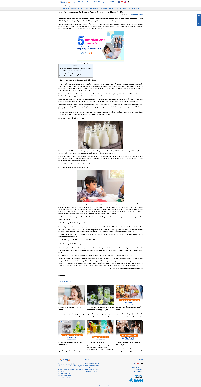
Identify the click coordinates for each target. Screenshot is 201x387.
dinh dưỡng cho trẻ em (77, 163)
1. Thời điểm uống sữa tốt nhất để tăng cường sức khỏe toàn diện (75, 68)
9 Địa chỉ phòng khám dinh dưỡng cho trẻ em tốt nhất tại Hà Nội (79, 240)
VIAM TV (125, 8)
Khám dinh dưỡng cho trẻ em (92, 363)
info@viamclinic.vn (97, 2)
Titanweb (110, 385)
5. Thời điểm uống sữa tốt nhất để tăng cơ (70, 75)
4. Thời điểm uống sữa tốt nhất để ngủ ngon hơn (71, 74)
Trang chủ (65, 8)
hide (78, 65)
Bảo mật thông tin (138, 371)
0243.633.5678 (67, 375)
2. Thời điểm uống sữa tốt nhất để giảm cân (70, 70)
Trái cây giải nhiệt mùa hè (95, 342)
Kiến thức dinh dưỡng (115, 8)
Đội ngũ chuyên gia (92, 8)
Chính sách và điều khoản (136, 369)
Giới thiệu (73, 8)
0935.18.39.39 (97, 1)
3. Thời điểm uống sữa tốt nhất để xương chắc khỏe (72, 72)
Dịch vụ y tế (81, 8)
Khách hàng (103, 8)
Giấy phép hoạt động (137, 367)
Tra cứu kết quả (134, 8)
